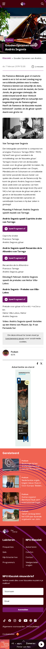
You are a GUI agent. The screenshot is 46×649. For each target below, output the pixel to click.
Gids (5, 552)
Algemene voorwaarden (14, 627)
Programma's (9, 562)
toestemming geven (14, 339)
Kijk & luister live (10, 557)
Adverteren (31, 547)
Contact (29, 557)
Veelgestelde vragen (32, 563)
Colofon (29, 552)
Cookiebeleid (8, 634)
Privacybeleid (32, 627)
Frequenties (8, 547)
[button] (41, 644)
